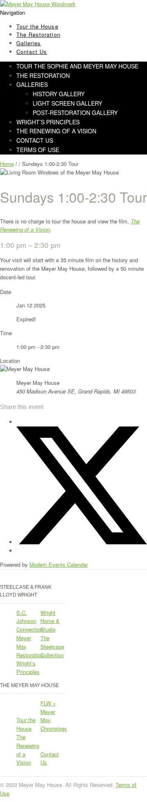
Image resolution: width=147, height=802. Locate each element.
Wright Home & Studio (50, 621)
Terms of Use (37, 150)
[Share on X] (81, 542)
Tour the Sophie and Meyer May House (77, 66)
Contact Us (31, 51)
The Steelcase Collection (52, 646)
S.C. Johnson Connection (29, 621)
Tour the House (26, 724)
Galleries (32, 84)
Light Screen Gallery (67, 103)
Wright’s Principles (28, 667)
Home (7, 164)
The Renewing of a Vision (56, 131)
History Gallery (59, 94)
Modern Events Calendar (58, 564)
